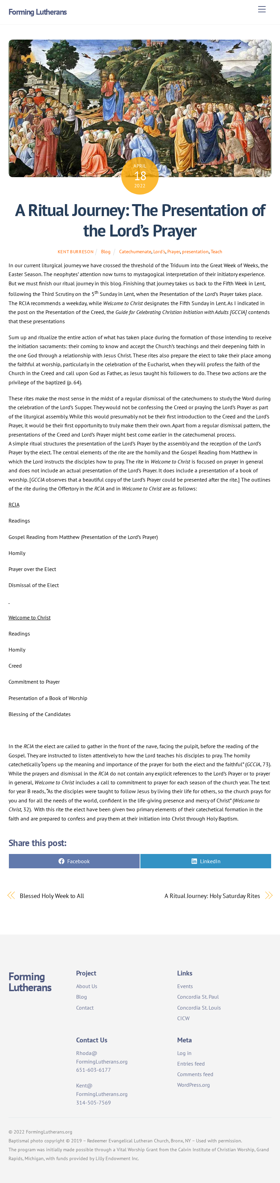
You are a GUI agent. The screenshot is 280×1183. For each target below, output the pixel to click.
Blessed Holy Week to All (52, 896)
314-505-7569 (93, 1102)
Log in (184, 1053)
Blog (106, 251)
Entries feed (191, 1063)
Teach (216, 251)
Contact (85, 1007)
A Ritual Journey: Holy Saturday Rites (212, 896)
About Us (86, 986)
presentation (195, 251)
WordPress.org (193, 1084)
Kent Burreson (76, 252)
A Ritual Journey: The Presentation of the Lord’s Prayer (140, 220)
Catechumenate (135, 251)
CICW (183, 1018)
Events (185, 986)
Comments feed (195, 1074)
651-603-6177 (93, 1069)
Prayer (173, 251)
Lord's (159, 251)
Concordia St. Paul (198, 996)
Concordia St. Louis (199, 1007)
